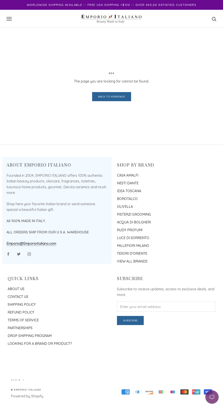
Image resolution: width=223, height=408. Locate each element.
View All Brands (132, 261)
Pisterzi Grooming (134, 214)
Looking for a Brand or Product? (40, 343)
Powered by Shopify (27, 396)
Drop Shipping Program (30, 336)
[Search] (214, 19)
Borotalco (127, 199)
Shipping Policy (22, 304)
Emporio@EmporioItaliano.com (31, 243)
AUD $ (15, 379)
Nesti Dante (128, 183)
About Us (16, 289)
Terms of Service (23, 320)
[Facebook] (8, 253)
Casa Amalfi (127, 175)
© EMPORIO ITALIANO (26, 389)
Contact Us (18, 296)
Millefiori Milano (133, 245)
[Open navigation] (9, 19)
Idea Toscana (129, 191)
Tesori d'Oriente (132, 253)
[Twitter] (18, 253)
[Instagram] (29, 253)
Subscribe (130, 320)
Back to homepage (111, 96)
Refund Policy (21, 312)
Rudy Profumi (129, 230)
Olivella (125, 206)
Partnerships (20, 328)
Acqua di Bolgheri (134, 222)
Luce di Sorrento (133, 238)
